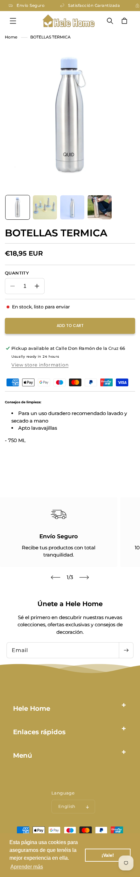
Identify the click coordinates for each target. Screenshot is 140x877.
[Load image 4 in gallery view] (100, 207)
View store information (39, 365)
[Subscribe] (126, 650)
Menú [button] (22, 755)
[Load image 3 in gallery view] (72, 207)
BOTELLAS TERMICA (50, 37)
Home (11, 37)
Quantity (17, 272)
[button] (13, 21)
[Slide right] (84, 577)
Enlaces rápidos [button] (39, 732)
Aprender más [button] (26, 867)
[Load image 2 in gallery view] (45, 207)
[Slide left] (56, 577)
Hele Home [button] (31, 708)
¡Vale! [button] (108, 855)
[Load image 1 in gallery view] (18, 207)
